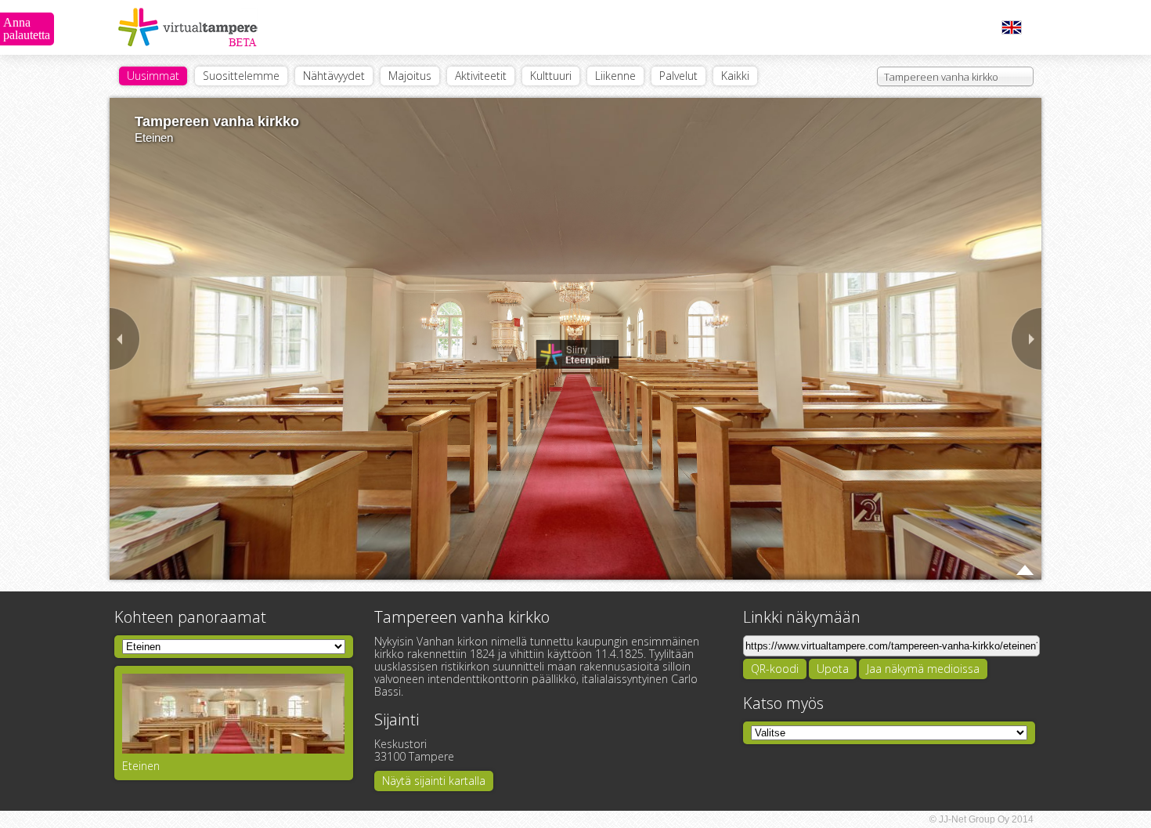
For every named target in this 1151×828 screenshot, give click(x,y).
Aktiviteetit (481, 75)
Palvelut (678, 75)
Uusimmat (153, 75)
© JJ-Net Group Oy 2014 (981, 819)
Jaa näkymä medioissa (923, 668)
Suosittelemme (241, 75)
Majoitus (409, 75)
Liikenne (615, 75)
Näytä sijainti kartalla (433, 780)
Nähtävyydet (334, 75)
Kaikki (735, 75)
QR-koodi (775, 668)
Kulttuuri (551, 75)
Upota (833, 668)
